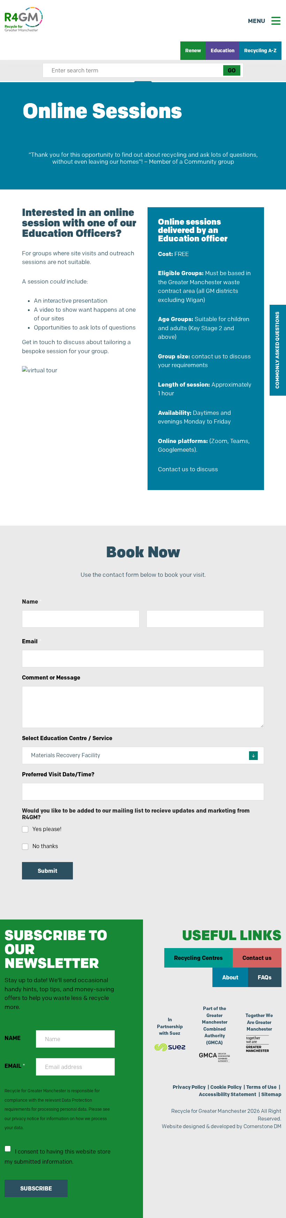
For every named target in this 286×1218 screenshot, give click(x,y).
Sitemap (271, 1094)
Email (32, 641)
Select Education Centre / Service (67, 738)
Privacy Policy (189, 1087)
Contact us (257, 957)
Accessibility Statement (227, 1094)
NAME (13, 1038)
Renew (193, 50)
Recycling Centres (198, 957)
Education (222, 50)
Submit (47, 870)
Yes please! (46, 829)
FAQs (265, 977)
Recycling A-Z (260, 50)
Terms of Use (261, 1087)
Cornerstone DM (262, 1126)
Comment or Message (51, 677)
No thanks (45, 846)
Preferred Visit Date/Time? (58, 774)
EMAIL (15, 1066)
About (230, 977)
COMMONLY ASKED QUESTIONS (277, 350)
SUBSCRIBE (36, 1188)
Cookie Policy (225, 1087)
